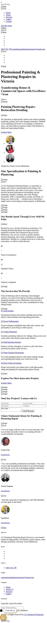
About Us (9, 589)
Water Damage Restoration (12, 353)
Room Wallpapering (10, 321)
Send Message (28, 411)
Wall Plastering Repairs (11, 342)
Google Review (5, 454)
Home (8, 13)
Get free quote (6, 26)
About (8, 15)
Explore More (6, 132)
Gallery (8, 19)
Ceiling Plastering (9, 332)
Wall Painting (7, 311)
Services (9, 17)
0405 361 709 (6, 49)
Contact (9, 21)
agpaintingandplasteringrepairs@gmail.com (28, 49)
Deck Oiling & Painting (11, 363)
